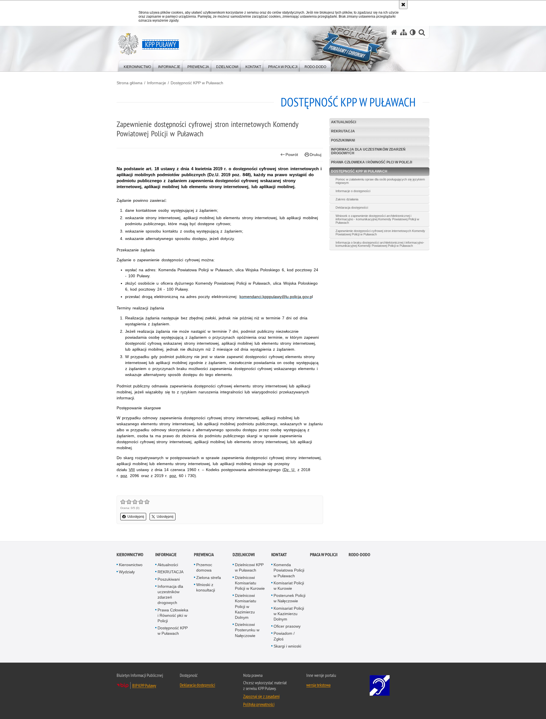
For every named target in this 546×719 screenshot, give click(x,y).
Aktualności (343, 122)
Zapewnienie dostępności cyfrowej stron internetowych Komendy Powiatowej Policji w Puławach (380, 232)
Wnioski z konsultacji (205, 587)
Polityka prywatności (258, 704)
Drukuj (315, 154)
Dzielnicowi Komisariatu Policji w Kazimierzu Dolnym (245, 606)
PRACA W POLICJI (324, 555)
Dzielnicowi (244, 555)
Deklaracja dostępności (352, 207)
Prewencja (204, 555)
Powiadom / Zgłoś (284, 636)
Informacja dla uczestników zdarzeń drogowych (368, 151)
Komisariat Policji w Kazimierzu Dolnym (289, 613)
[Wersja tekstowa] (413, 32)
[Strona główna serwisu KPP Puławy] (394, 32)
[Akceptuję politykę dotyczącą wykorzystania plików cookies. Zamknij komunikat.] (403, 4)
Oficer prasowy (287, 626)
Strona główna (129, 83)
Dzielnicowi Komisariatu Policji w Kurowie (250, 583)
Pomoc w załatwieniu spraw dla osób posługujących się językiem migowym (380, 181)
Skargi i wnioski (287, 646)
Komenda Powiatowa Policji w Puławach (289, 570)
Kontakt (279, 555)
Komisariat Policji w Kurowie (289, 586)
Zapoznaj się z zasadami (261, 696)
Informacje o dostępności (353, 191)
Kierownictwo (130, 555)
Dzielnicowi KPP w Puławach (249, 567)
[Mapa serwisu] (403, 32)
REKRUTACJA (343, 131)
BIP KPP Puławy (144, 685)
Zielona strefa (208, 577)
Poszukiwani (343, 140)
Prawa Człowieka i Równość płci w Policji (371, 162)
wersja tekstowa (318, 685)
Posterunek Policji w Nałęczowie (289, 598)
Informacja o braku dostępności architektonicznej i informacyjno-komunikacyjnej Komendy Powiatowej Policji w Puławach (380, 244)
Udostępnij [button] (135, 517)
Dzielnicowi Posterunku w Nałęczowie (247, 630)
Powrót (292, 154)
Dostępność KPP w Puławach (197, 83)
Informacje (156, 83)
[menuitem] (137, 65)
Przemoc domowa (204, 567)
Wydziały (127, 572)
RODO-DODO (359, 555)
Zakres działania (347, 199)
